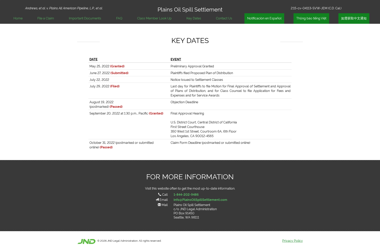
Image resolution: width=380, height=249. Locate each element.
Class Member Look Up (154, 18)
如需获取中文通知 (354, 18)
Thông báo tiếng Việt (311, 18)
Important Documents (85, 18)
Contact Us (224, 18)
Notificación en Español (264, 18)
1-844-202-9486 (186, 194)
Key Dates (193, 18)
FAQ (119, 18)
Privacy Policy (292, 240)
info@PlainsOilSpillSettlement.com (200, 199)
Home (18, 18)
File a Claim (45, 18)
